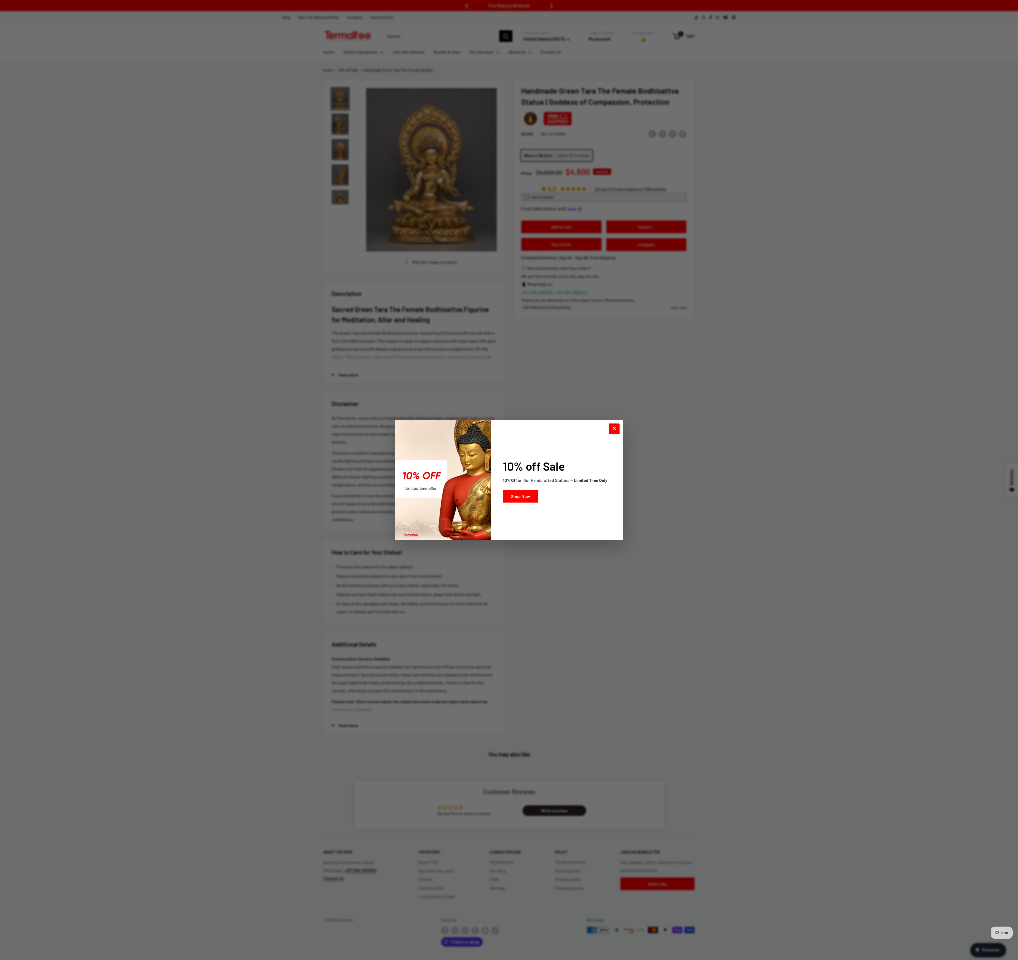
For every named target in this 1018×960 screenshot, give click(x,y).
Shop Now (520, 496)
